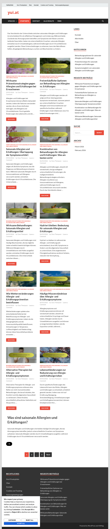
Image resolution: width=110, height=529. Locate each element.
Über (30, 5)
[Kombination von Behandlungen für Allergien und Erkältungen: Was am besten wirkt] (55, 134)
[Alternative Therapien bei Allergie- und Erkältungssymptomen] (21, 355)
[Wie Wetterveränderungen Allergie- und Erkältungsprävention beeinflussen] (21, 279)
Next (48, 455)
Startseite (24, 21)
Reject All (29, 520)
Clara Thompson (23, 92)
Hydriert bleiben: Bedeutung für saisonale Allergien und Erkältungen (54, 228)
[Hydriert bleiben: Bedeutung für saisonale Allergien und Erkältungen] (55, 211)
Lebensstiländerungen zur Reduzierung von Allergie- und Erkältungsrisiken (53, 372)
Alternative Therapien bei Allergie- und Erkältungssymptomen (19, 372)
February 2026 (80, 150)
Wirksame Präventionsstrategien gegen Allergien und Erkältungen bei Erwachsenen (88, 86)
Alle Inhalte (49, 21)
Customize (12, 520)
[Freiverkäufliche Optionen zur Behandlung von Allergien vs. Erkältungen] (55, 66)
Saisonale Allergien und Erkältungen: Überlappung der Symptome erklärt (19, 152)
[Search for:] (89, 132)
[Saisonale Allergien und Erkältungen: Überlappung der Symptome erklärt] (21, 134)
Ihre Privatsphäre (22, 5)
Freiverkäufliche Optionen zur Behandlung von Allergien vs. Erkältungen (55, 83)
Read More (10, 119)
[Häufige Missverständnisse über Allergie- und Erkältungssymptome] (55, 279)
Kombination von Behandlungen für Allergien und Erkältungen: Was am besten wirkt (88, 110)
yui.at (13, 12)
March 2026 (79, 147)
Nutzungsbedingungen (62, 5)
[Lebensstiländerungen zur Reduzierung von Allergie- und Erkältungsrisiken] (55, 355)
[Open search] (102, 21)
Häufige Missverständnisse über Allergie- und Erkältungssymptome (53, 296)
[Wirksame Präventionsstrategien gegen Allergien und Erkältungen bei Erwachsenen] (21, 66)
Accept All (21, 523)
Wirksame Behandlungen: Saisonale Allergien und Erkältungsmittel (19, 228)
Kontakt (36, 5)
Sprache (11, 21)
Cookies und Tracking (47, 5)
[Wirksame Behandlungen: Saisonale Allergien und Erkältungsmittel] (21, 211)
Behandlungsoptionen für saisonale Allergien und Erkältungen (52, 76)
